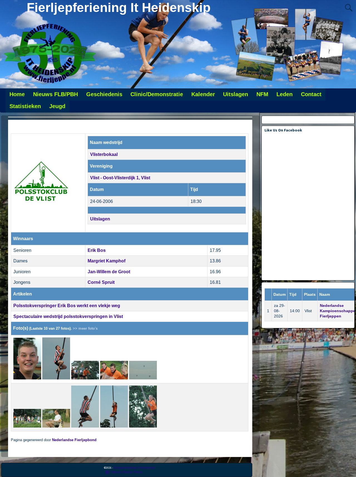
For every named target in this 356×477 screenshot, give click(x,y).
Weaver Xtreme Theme (127, 472)
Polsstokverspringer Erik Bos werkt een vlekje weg (66, 305)
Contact (311, 94)
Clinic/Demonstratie (156, 94)
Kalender (203, 94)
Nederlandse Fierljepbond (74, 440)
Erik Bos (97, 250)
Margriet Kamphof (106, 261)
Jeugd (57, 106)
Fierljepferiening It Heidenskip (119, 7)
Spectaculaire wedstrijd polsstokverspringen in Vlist (68, 316)
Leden (284, 94)
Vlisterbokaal (104, 154)
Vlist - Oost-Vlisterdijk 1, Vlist (120, 177)
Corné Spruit (101, 282)
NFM (262, 94)
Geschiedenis (104, 94)
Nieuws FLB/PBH (55, 94)
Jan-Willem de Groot (109, 271)
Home (17, 94)
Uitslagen (235, 94)
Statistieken (25, 106)
